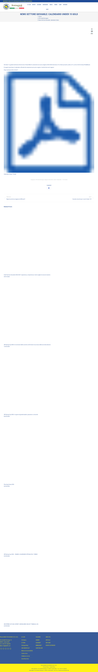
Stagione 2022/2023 (48, 179)
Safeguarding (24, 645)
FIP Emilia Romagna (40, 179)
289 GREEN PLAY (25, 648)
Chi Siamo (23, 640)
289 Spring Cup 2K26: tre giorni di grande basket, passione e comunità (21, 414)
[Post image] (49, 273)
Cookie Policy (52, 667)
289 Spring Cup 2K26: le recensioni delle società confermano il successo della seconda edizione (27, 344)
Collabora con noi (25, 656)
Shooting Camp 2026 (9, 484)
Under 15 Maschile (57, 179)
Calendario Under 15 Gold (10, 174)
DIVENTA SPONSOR (50, 645)
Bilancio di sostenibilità (27, 650)
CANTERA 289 (39, 648)
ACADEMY (38, 642)
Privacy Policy (46, 667)
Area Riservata (25, 658)
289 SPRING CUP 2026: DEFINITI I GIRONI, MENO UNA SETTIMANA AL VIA (21, 624)
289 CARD (48, 642)
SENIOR (37, 640)
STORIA (23, 642)
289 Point (48, 640)
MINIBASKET (39, 645)
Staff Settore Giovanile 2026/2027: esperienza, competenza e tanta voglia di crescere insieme (27, 274)
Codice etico (24, 653)
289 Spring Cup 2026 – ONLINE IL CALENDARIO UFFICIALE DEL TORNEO (21, 554)
